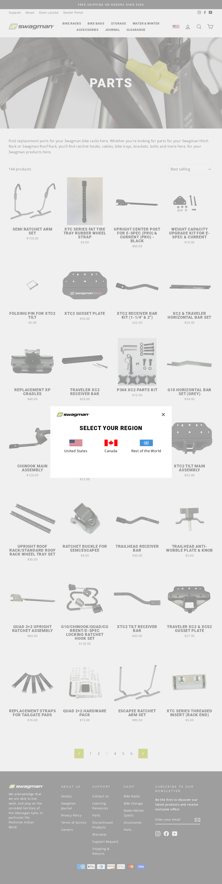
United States (75, 451)
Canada (110, 451)
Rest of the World (146, 451)
